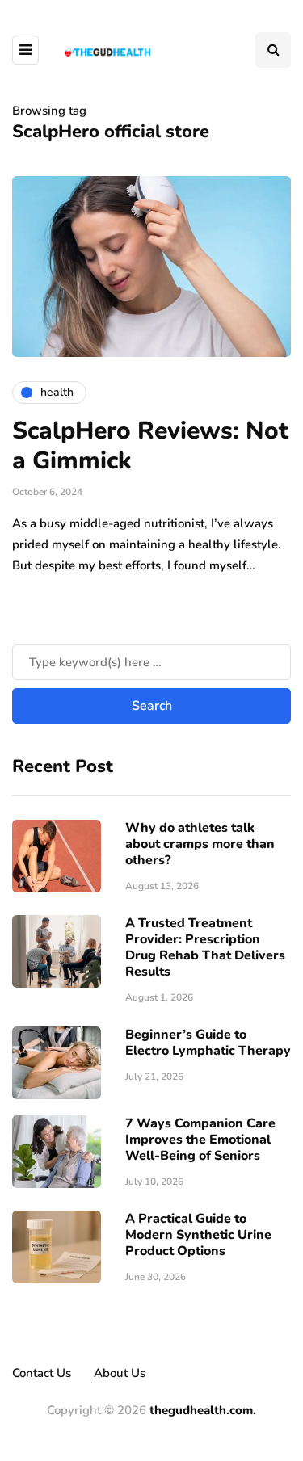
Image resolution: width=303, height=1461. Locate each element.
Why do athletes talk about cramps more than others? (200, 844)
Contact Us (41, 1373)
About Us (119, 1373)
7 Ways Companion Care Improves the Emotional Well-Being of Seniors (200, 1140)
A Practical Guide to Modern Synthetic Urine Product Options (198, 1235)
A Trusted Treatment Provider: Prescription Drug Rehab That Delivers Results (205, 947)
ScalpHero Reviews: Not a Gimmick (150, 446)
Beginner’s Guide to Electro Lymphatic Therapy (208, 1043)
